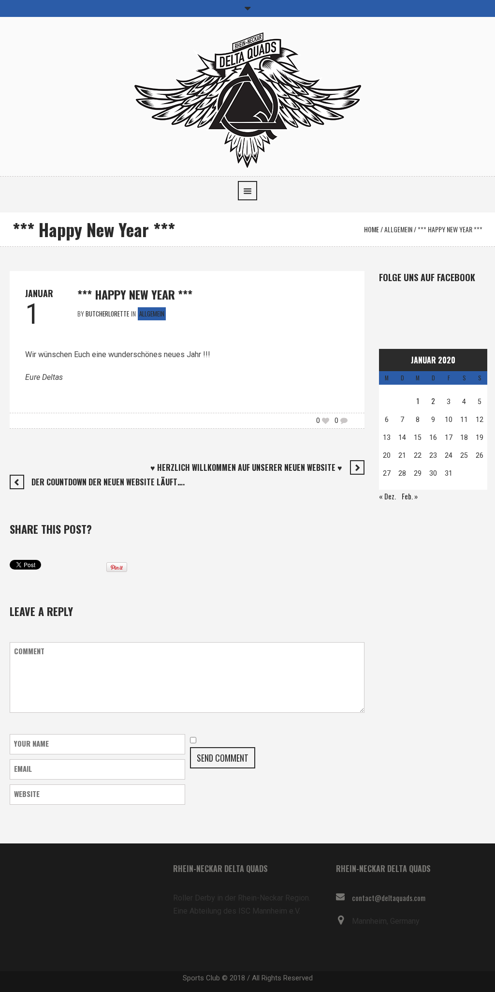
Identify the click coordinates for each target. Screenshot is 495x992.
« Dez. (387, 496)
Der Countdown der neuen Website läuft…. (108, 482)
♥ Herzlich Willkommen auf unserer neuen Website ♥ (246, 467)
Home (371, 229)
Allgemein (398, 229)
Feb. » (410, 496)
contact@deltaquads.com (388, 897)
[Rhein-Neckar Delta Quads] (247, 98)
